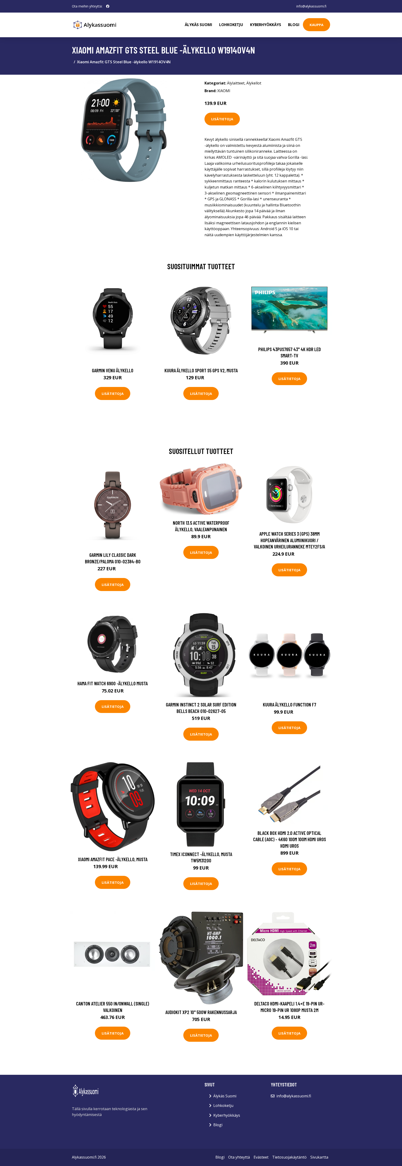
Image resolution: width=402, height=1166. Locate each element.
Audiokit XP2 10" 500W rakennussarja (201, 1012)
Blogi (293, 24)
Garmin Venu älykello (112, 370)
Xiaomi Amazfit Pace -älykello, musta (112, 859)
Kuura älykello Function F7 (289, 704)
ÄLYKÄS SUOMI (198, 24)
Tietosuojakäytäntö (289, 1157)
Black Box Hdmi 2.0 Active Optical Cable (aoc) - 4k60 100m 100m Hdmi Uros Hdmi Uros (289, 839)
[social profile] (107, 6)
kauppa (316, 24)
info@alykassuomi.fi (311, 6)
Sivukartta (319, 1157)
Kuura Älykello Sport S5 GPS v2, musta (201, 370)
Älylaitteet (236, 83)
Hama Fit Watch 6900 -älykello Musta (112, 683)
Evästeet (261, 1157)
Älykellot (253, 83)
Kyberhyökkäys (265, 24)
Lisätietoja (222, 119)
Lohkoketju (231, 24)
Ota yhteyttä (239, 1157)
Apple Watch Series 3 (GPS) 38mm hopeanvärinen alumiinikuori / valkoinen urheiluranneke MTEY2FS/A (289, 540)
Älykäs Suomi (224, 1096)
